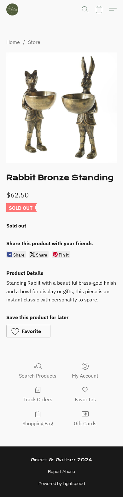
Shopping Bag (37, 423)
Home (13, 42)
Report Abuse (61, 472)
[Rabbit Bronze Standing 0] (61, 107)
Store (34, 42)
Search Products (37, 376)
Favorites (85, 399)
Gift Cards (85, 423)
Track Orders (37, 399)
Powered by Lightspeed (61, 484)
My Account (85, 376)
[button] (12, 9)
